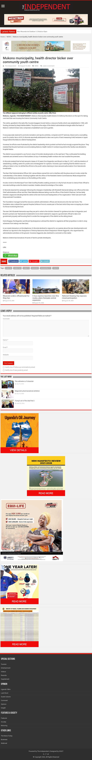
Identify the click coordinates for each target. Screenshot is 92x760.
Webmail (4, 743)
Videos (3, 672)
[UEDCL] (19, 584)
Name (5, 340)
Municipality (45, 268)
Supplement (5, 679)
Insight (3, 708)
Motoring (4, 725)
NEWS (9, 37)
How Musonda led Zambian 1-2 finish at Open (32, 31)
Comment (6, 319)
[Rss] (44, 754)
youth (56, 268)
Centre (8, 268)
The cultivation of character (24, 381)
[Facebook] (46, 754)
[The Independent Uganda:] (46, 7)
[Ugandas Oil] (19, 433)
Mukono (35, 268)
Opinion (3, 704)
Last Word (4, 693)
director (17, 268)
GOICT (61, 751)
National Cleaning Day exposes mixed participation (74, 297)
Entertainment (5, 668)
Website (6, 355)
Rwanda (4, 675)
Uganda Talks (5, 689)
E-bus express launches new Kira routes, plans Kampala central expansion (45, 298)
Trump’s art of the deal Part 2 (24, 401)
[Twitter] (48, 754)
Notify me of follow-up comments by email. (20, 367)
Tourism (3, 664)
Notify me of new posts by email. (16, 370)
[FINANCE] (19, 627)
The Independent (10, 66)
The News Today (6, 736)
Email (5, 347)
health (26, 268)
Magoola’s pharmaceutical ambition (27, 391)
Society (3, 722)
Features (4, 718)
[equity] (31, 530)
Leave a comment (48, 66)
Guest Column (6, 697)
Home (2, 37)
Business (4, 739)
